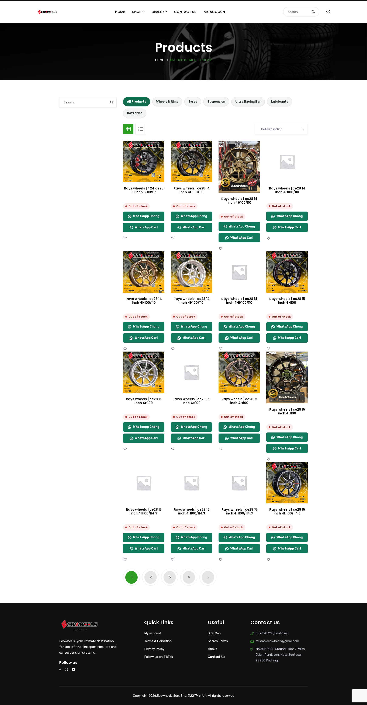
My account (215, 11)
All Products (136, 101)
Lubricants (279, 101)
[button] (125, 238)
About (212, 649)
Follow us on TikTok (158, 657)
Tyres (192, 101)
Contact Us (185, 11)
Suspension (216, 101)
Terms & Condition (158, 641)
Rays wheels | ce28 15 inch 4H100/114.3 (144, 511)
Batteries (134, 113)
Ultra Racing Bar (248, 101)
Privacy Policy (154, 649)
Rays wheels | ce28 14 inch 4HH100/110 (239, 301)
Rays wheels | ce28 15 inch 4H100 (287, 301)
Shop (136, 11)
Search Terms (218, 641)
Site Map (214, 633)
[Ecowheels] (48, 11)
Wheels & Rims (167, 101)
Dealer (158, 11)
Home (120, 11)
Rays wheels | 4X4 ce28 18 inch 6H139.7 (144, 190)
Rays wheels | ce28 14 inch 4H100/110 (192, 190)
